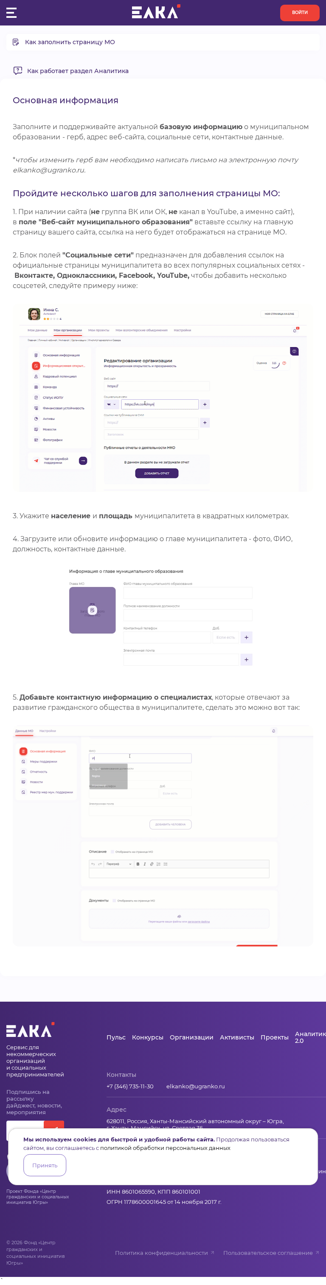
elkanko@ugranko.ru (195, 1086)
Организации (192, 1037)
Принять (44, 1165)
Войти (300, 12)
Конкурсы (147, 1037)
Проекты (275, 1037)
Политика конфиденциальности (161, 1252)
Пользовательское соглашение (268, 1252)
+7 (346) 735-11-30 (130, 1086)
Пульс (116, 1037)
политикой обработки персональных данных (165, 1147)
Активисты (237, 1037)
